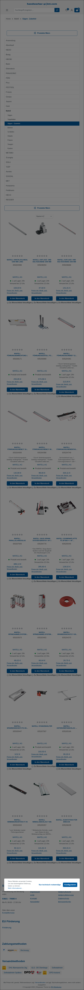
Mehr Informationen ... (15, 888)
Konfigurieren (70, 885)
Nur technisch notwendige (50, 885)
